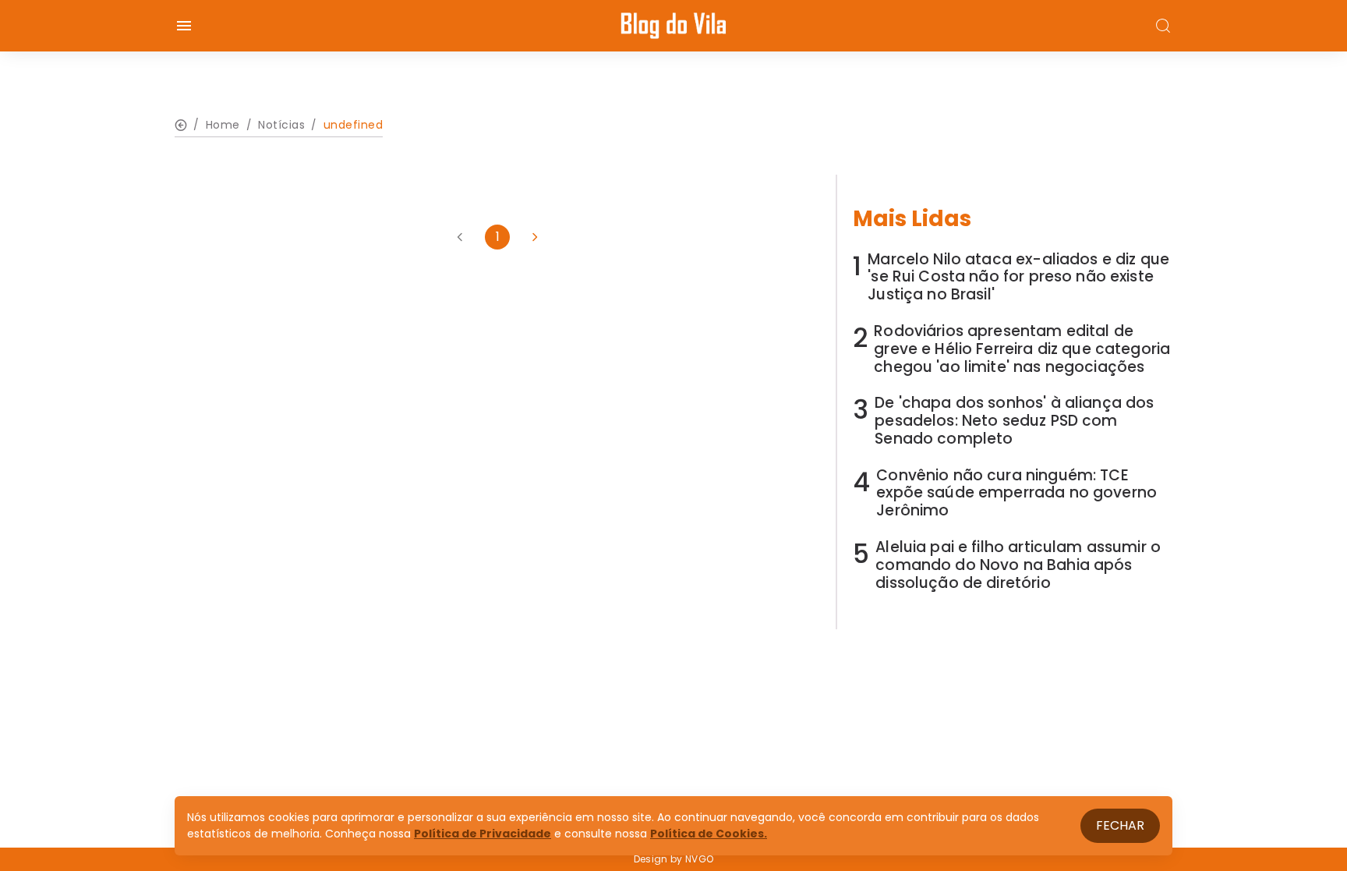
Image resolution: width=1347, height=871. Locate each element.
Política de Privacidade (482, 833)
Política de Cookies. (708, 833)
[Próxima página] (534, 237)
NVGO (699, 859)
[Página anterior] (459, 237)
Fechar (1120, 825)
